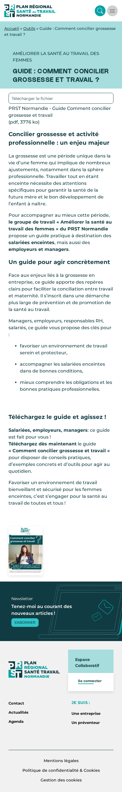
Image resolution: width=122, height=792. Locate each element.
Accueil (11, 28)
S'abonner (24, 622)
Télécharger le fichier (32, 98)
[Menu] (112, 10)
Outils (29, 28)
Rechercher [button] (100, 10)
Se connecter (90, 681)
